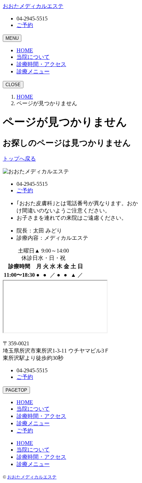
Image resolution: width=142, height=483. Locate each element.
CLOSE (13, 84)
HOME (25, 97)
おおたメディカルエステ (32, 477)
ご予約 (25, 25)
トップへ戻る (19, 159)
